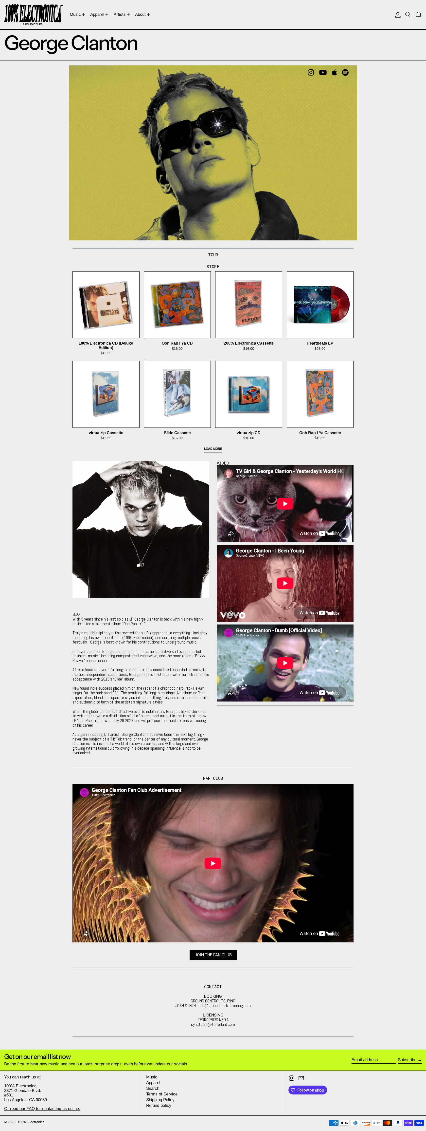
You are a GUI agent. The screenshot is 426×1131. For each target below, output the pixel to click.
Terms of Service (162, 1094)
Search (152, 1088)
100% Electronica (31, 1122)
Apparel (153, 1082)
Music (151, 1077)
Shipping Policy (160, 1099)
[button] (408, 14)
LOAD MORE (213, 448)
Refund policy (158, 1105)
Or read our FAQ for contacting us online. (42, 1108)
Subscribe (407, 1059)
